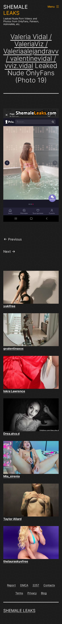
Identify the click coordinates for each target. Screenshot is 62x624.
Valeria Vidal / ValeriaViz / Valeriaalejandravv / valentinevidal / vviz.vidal (31, 51)
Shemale (15, 10)
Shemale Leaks (19, 610)
